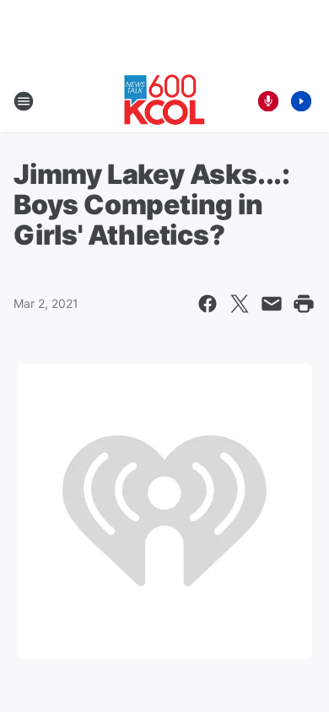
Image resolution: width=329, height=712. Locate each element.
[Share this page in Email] (271, 304)
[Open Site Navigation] (23, 101)
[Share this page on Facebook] (207, 304)
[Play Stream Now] (301, 101)
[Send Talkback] (268, 101)
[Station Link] (164, 101)
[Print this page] (304, 304)
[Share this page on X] (239, 304)
